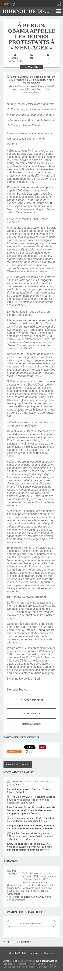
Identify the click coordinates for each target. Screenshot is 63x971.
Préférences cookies (49, 967)
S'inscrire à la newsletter (18, 764)
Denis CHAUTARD (34, 896)
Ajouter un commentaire (31, 923)
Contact (22, 964)
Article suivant (30, 713)
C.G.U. (53, 964)
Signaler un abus (37, 964)
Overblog (49, 953)
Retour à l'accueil (31, 723)
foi (31, 57)
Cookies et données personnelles (20, 967)
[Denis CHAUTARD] (13, 875)
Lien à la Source (17, 689)
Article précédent (33, 699)
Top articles (9, 964)
